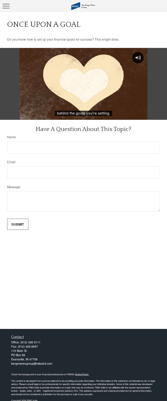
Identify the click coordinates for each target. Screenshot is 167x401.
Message (13, 187)
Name (11, 137)
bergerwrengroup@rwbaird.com (31, 363)
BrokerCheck (82, 374)
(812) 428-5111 (30, 342)
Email (11, 162)
